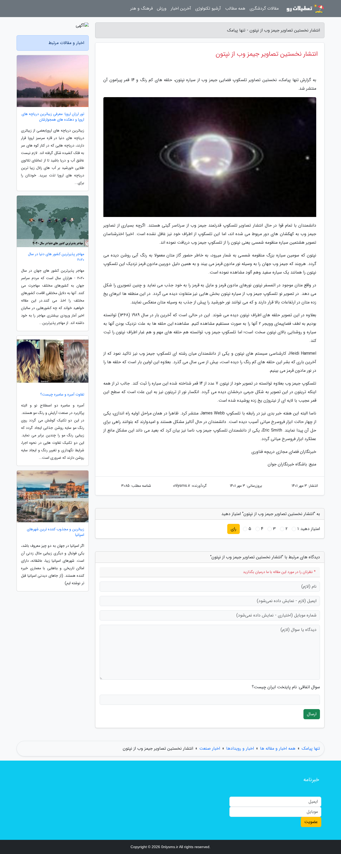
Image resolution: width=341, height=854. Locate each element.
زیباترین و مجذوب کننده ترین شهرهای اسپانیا (55, 532)
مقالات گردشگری (264, 8)
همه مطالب (235, 8)
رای (233, 528)
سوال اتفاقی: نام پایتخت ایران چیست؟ (286, 687)
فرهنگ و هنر (141, 8)
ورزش (162, 8)
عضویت (311, 822)
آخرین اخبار (181, 8)
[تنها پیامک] (304, 8)
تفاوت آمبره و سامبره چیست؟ (62, 394)
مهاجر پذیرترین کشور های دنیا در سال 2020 (56, 257)
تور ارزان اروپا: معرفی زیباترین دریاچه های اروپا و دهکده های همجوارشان (53, 116)
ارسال (311, 714)
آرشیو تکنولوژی (208, 8)
